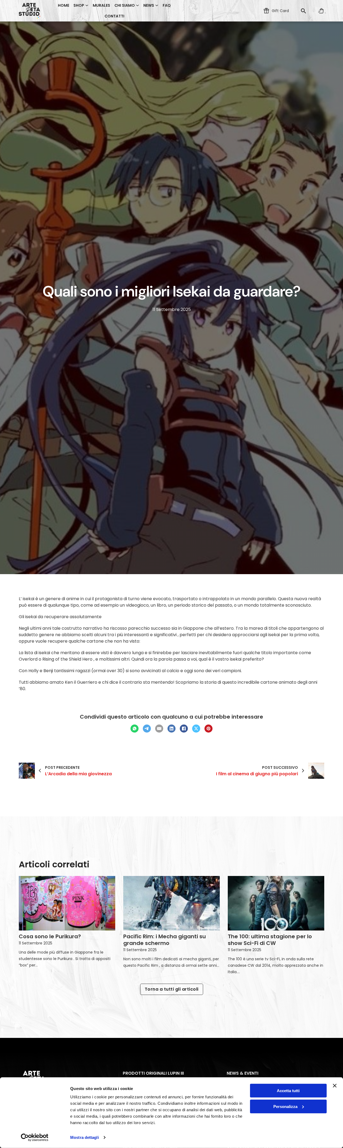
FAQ (167, 5)
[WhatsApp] (135, 729)
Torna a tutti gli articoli (172, 989)
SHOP (78, 5)
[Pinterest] (208, 729)
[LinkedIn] (171, 729)
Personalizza (285, 1106)
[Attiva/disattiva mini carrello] (321, 11)
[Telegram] (147, 729)
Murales (101, 5)
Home (63, 5)
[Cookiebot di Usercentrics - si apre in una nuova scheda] (34, 1137)
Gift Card (280, 10)
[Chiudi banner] (335, 1086)
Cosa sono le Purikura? (50, 936)
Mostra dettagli (84, 1137)
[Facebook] (184, 729)
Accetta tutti (288, 1090)
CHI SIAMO (124, 5)
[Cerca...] (303, 10)
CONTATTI (114, 16)
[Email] (159, 729)
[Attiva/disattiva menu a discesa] (86, 5)
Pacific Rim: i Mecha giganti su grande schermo (164, 940)
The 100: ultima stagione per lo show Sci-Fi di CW (270, 940)
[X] (196, 729)
